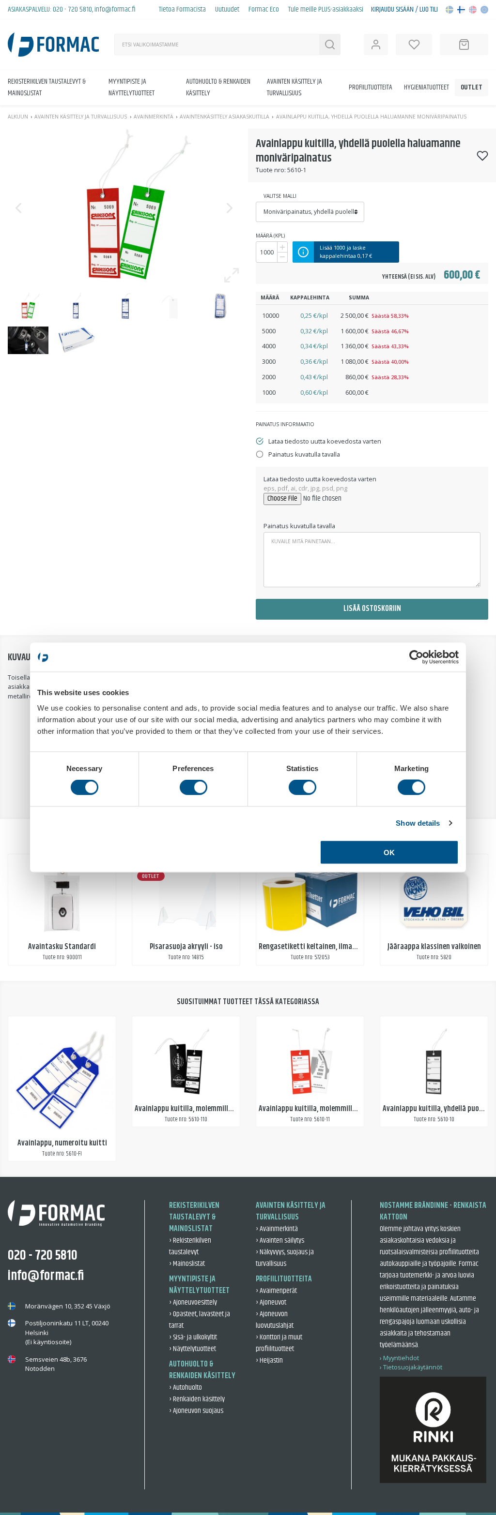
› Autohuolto (185, 1387)
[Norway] (473, 10)
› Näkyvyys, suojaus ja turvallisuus (285, 1258)
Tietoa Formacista (182, 9)
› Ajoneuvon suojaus (196, 1411)
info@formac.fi (115, 9)
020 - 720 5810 (72, 9)
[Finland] (461, 10)
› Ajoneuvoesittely (193, 1302)
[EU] (484, 10)
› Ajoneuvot (271, 1302)
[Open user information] (376, 44)
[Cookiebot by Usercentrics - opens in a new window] (416, 657)
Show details (418, 823)
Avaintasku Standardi (62, 947)
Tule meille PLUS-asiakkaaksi (325, 9)
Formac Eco (263, 9)
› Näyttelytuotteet (192, 1349)
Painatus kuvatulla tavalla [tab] (304, 454)
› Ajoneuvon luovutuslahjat (275, 1320)
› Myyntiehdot (399, 1357)
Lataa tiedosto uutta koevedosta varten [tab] (324, 441)
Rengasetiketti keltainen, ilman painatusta (326, 947)
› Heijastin (269, 1360)
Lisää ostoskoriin (372, 609)
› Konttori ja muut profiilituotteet (279, 1343)
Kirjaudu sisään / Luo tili (404, 9)
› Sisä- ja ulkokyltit (193, 1337)
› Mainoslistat (187, 1264)
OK (389, 852)
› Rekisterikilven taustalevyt (190, 1246)
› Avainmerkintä (277, 1229)
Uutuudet (227, 9)
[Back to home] (53, 44)
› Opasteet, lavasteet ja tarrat (199, 1320)
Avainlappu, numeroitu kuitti (62, 1143)
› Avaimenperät (276, 1291)
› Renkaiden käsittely (197, 1399)
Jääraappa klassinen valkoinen (434, 947)
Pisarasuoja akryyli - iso (186, 947)
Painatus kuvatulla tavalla (299, 525)
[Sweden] (449, 10)
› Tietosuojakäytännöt (411, 1367)
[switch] (193, 787)
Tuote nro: (271, 169)
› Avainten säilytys (280, 1240)
